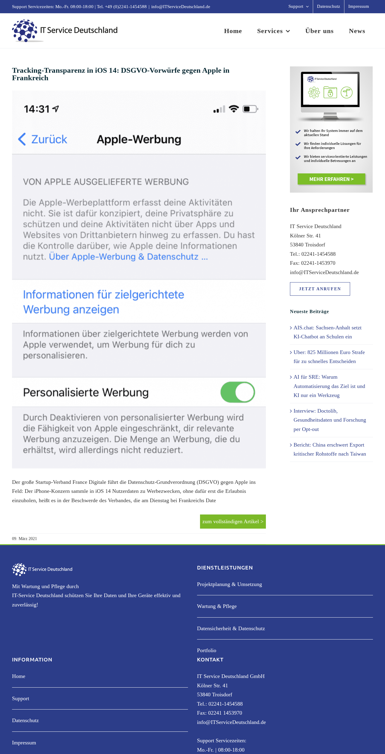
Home (18, 676)
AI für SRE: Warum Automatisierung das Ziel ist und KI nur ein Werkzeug (329, 386)
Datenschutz (25, 720)
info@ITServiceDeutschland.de (180, 6)
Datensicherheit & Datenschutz (231, 628)
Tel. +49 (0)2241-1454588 (122, 6)
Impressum (24, 743)
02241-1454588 (225, 704)
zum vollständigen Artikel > (232, 521)
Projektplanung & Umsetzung (229, 584)
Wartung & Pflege (217, 606)
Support (20, 698)
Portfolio (206, 650)
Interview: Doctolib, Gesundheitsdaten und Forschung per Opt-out (330, 420)
